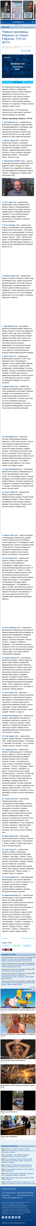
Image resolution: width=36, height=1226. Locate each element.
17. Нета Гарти (8, 693)
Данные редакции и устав (25, 1195)
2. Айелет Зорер (8, 140)
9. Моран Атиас (8, 386)
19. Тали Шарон (8, 736)
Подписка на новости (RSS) (25, 1193)
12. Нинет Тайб (8, 492)
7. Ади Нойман (8, 326)
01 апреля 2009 (31, 957)
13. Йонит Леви (8, 535)
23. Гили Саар (7, 849)
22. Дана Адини (8, 836)
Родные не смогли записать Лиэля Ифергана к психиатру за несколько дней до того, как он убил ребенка (18, 1150)
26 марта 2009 (30, 963)
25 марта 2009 (30, 969)
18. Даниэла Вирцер (10, 716)
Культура (5, 27)
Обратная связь (11, 1193)
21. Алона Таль (8, 799)
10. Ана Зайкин (8, 437)
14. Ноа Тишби (8, 558)
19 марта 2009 (30, 973)
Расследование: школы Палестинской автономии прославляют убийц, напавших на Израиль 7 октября (16, 1160)
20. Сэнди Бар (7, 749)
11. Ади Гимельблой (10, 469)
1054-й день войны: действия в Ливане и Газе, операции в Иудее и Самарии (17, 1174)
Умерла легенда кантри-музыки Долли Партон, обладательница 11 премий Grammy (16, 1165)
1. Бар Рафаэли (8, 122)
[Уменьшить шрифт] (22, 50)
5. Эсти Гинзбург (9, 225)
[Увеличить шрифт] (25, 50)
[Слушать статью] (31, 50)
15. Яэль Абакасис (9, 627)
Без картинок (6, 1195)
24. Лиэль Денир (9, 877)
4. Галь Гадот (7, 202)
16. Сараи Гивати (9, 658)
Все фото (17, 82)
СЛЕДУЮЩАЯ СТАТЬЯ (27, 938)
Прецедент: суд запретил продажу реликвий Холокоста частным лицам (15, 1155)
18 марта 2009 (30, 981)
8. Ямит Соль (7, 356)
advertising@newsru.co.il (15, 1197)
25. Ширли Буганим (10, 895)
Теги (3, 1193)
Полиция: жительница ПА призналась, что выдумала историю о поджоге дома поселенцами (18, 1182)
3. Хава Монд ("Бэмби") (11, 161)
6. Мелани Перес (9, 276)
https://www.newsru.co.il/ (10, 957)
